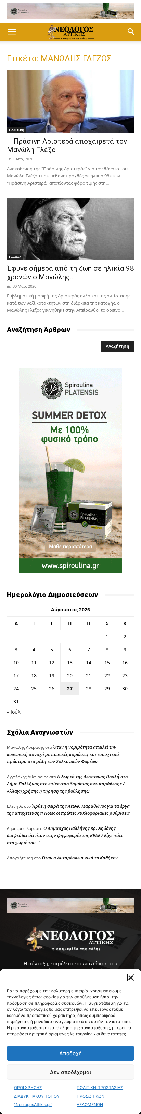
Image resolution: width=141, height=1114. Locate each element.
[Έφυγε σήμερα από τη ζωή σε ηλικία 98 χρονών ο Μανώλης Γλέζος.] (70, 229)
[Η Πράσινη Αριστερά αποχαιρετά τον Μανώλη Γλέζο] (70, 101)
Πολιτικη (16, 129)
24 (16, 688)
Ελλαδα (15, 256)
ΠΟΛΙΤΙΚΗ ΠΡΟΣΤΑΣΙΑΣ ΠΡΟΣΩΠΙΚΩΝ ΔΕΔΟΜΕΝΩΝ (100, 1096)
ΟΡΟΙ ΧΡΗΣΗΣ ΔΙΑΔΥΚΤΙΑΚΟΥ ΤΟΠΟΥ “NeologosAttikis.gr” (37, 1096)
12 (51, 662)
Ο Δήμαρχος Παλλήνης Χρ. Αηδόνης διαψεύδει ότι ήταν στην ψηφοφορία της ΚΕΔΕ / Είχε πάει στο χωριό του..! (65, 835)
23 (125, 675)
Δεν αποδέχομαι (70, 1072)
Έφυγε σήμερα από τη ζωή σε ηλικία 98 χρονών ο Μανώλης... (70, 272)
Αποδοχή (70, 1053)
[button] (130, 977)
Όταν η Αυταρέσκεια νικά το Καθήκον (80, 857)
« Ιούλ (13, 711)
